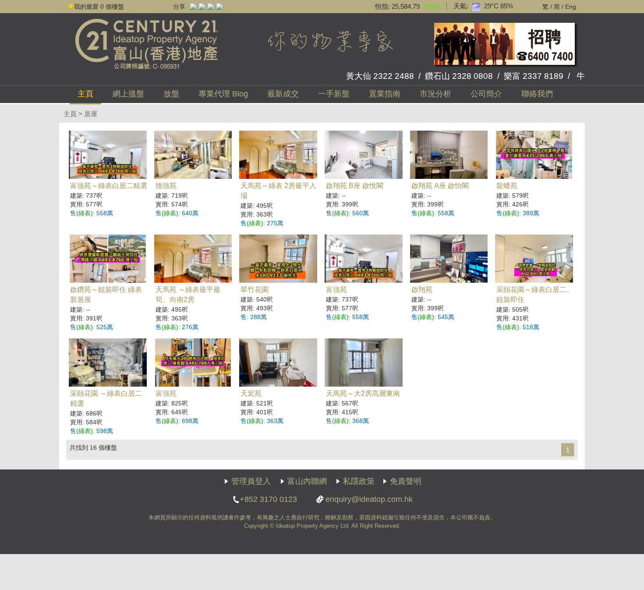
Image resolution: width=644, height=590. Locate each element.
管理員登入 (251, 481)
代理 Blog (223, 93)
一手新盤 (334, 93)
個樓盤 (99, 6)
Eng (570, 6)
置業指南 (384, 93)
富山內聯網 (307, 481)
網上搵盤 (128, 93)
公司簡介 (486, 93)
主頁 (85, 93)
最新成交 (283, 93)
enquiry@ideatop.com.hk (369, 499)
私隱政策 (359, 481)
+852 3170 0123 (268, 499)
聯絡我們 (537, 93)
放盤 (171, 93)
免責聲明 (405, 481)
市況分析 (435, 93)
